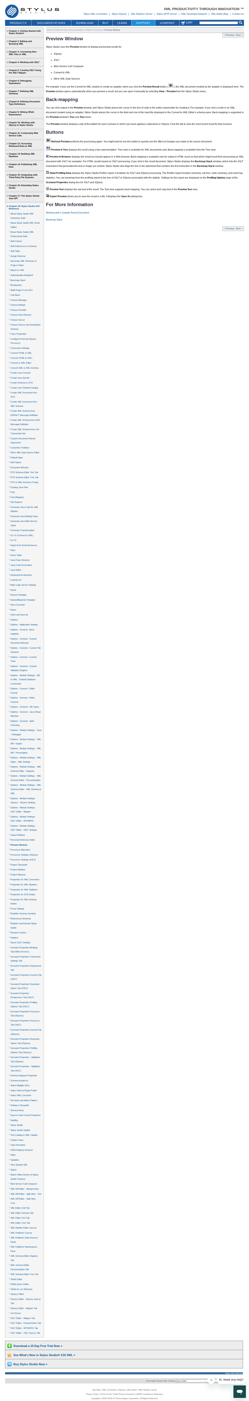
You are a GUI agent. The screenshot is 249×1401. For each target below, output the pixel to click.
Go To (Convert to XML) (22, 535)
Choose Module (18, 305)
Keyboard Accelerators (21, 575)
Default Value (17, 457)
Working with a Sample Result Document (67, 212)
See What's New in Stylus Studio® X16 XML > (44, 1355)
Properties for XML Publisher (24, 889)
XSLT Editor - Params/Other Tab (26, 1323)
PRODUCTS (18, 23)
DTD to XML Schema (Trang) (24, 482)
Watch (14, 1170)
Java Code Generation (21, 565)
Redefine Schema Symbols (23, 913)
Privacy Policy (92, 1394)
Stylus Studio (17, 1125)
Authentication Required (22, 275)
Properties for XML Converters (25, 879)
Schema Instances (19, 1080)
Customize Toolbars (20, 447)
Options (14, 620)
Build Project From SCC (22, 290)
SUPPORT (143, 23)
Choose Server (18, 320)
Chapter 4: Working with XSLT (24, 62)
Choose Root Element (21, 315)
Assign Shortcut (18, 256)
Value (13, 1155)
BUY (106, 23)
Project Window (18, 869)
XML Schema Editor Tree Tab (24, 1274)
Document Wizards (20, 467)
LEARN (122, 23)
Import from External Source (24, 545)
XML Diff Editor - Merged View (25, 1189)
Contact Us (238, 14)
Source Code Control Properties (26, 1115)
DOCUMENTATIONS (51, 23)
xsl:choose (16, 1313)
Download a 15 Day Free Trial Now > (37, 1346)
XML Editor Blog (219, 14)
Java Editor (16, 570)
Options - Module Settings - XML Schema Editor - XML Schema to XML (26, 789)
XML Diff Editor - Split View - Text (26, 1194)
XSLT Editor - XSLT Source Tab (25, 1333)
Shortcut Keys (17, 1110)
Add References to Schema (24, 246)
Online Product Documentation (68, 30)
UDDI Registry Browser (22, 1150)
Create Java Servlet (20, 378)
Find (13, 492)
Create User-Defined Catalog (24, 388)
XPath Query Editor (20, 1284)
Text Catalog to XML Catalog (24, 1135)
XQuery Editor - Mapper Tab (24, 1308)
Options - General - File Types (25, 707)
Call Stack (15, 295)
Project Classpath (19, 865)
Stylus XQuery (119, 14)
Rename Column (18, 932)
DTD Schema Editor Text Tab (24, 472)
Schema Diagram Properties (24, 1075)
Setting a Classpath (20, 1105)
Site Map (96, 1390)
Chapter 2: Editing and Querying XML (20, 42)
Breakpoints (16, 285)
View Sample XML (19, 1165)
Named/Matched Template (23, 600)
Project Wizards (18, 874)
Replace (14, 937)
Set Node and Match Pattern (24, 1100)
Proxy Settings (17, 908)
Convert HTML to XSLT (21, 358)
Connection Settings (20, 348)
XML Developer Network (194, 14)
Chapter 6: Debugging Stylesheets (20, 82)
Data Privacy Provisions (124, 1394)
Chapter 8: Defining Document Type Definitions (24, 102)
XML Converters (109, 1390)
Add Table (15, 251)
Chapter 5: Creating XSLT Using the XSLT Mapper (25, 71)
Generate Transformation (22, 530)
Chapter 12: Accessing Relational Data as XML (20, 144)
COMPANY (167, 23)
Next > (239, 35)
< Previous (229, 35)
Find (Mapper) (17, 497)
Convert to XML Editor (21, 363)
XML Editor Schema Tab (22, 1213)
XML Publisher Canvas (21, 1233)
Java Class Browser (20, 560)
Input (13, 550)
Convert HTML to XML (21, 353)
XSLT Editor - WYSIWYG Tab (24, 1328)
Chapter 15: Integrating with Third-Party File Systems (23, 176)
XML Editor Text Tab (20, 1218)
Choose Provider (18, 310)
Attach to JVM (17, 270)
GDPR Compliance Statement (149, 1394)
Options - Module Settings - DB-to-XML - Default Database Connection (25, 679)
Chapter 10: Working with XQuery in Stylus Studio (22, 123)
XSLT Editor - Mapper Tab (23, 1318)
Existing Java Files (19, 487)
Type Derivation (18, 1145)
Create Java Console (21, 373)
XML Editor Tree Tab (20, 1223)
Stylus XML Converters (95, 14)
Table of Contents (94, 30)
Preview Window (19, 845)
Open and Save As (19, 614)
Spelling (14, 1120)
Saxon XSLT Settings (20, 942)
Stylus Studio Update (20, 1130)
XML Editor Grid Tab (20, 1208)
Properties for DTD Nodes (23, 894)
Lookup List (16, 580)
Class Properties (18, 334)
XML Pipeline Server (142, 14)
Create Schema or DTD (22, 383)
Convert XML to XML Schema (25, 368)
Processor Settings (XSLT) (23, 859)
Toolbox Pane (17, 1140)
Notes (13, 610)
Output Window (18, 835)
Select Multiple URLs (20, 1085)
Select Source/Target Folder (24, 1090)
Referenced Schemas (21, 918)
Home (49, 30)
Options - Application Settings (24, 624)
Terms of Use (106, 1394)
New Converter (18, 605)
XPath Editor (16, 1279)
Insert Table (16, 555)
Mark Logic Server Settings (23, 585)
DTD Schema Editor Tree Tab (25, 477)
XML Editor (132, 1390)
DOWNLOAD (85, 23)
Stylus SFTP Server (167, 14)
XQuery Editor (17, 1294)
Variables (15, 1160)
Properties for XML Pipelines (24, 884)
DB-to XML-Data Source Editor (25, 452)
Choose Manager (19, 300)
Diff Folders (16, 462)
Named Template (18, 595)
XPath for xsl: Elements (21, 1289)
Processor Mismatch (20, 850)
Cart (189, 22)
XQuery (121, 1390)
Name (13, 590)
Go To (13, 540)
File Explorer (16, 502)
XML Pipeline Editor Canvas (24, 1228)
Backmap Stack (18, 280)
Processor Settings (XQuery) (24, 855)
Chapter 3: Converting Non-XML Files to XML (23, 53)
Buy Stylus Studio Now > (30, 1364)
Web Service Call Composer (24, 1184)
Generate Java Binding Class (24, 516)
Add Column (16, 241)
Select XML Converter (21, 1095)
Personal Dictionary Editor (23, 840)
